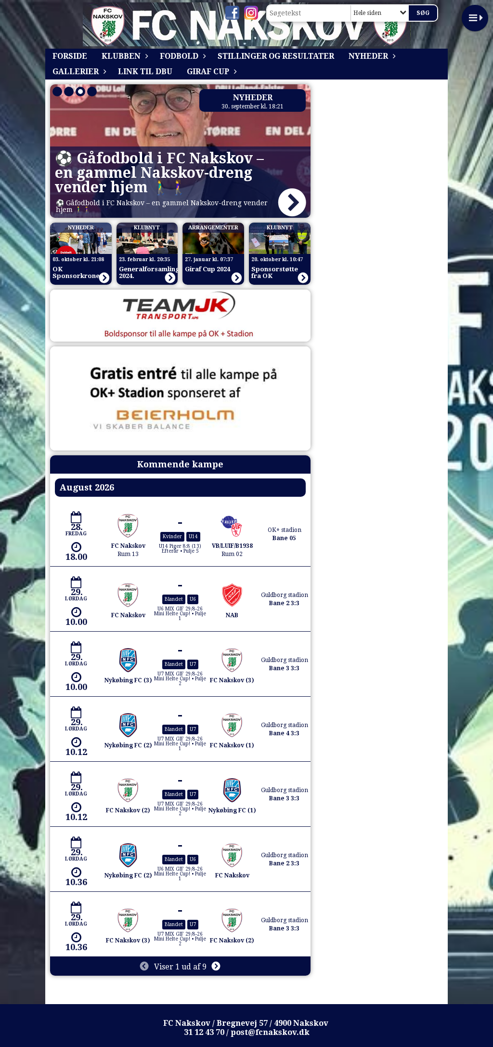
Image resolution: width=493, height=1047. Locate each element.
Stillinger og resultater (276, 56)
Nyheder (368, 56)
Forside (69, 56)
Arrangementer (213, 228)
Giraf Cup (208, 71)
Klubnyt (147, 228)
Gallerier (75, 71)
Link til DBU (145, 71)
